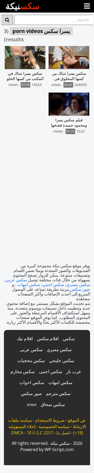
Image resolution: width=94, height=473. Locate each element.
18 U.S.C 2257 (40, 433)
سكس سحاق (53, 404)
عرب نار (73, 371)
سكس (69, 338)
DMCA (17, 433)
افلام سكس (48, 338)
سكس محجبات (31, 360)
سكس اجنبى (50, 371)
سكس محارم (22, 371)
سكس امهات (28, 284)
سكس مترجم (58, 393)
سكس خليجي (61, 360)
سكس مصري (78, 284)
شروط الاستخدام (49, 420)
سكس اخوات (31, 382)
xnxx (32, 404)
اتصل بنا (63, 433)
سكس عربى (31, 349)
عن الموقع (77, 420)
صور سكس (80, 289)
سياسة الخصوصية (54, 426)
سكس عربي (16, 280)
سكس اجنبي (53, 284)
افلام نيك (25, 338)
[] (7, 20)
